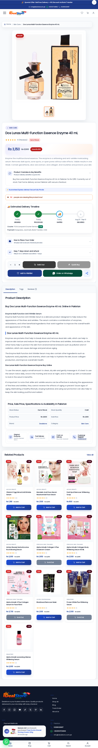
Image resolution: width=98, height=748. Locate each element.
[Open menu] (4, 13)
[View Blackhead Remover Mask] (49, 582)
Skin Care (17, 24)
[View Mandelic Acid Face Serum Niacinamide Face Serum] (49, 472)
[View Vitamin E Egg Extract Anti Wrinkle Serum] (18, 472)
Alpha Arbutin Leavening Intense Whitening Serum (18, 658)
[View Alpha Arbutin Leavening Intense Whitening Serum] (18, 637)
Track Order (56, 708)
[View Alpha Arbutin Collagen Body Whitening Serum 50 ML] (79, 527)
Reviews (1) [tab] (32, 289)
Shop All (55, 702)
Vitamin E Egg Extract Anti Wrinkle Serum (18, 493)
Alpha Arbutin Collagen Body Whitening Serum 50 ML (78, 548)
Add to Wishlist (26, 273)
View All (90, 454)
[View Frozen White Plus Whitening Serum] (79, 582)
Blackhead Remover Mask (47, 602)
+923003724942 (60, 731)
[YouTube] (20, 710)
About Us (55, 712)
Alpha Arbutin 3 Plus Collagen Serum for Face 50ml (17, 603)
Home (8, 24)
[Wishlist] (82, 13)
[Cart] (87, 13)
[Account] (93, 13)
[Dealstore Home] (17, 13)
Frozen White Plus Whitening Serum (77, 603)
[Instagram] (9, 710)
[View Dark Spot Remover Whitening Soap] (79, 472)
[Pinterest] (35, 710)
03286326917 (65, 7)
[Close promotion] (94, 2)
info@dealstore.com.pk (63, 735)
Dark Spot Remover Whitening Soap (78, 493)
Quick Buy (75, 264)
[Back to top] (92, 743)
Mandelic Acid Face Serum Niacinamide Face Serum (47, 493)
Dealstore (43, 424)
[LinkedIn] (41, 710)
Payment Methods (11, 723)
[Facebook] (4, 710)
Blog (54, 705)
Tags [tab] (21, 289)
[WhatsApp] (14, 710)
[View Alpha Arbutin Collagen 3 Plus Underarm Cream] (49, 527)
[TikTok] (25, 710)
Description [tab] (10, 289)
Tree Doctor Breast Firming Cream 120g (29, 731)
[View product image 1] (49, 111)
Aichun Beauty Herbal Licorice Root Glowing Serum (17, 548)
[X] (30, 710)
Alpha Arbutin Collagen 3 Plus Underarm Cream (48, 548)
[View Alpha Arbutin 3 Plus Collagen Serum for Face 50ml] (18, 582)
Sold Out (40, 264)
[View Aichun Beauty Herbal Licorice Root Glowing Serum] (18, 527)
